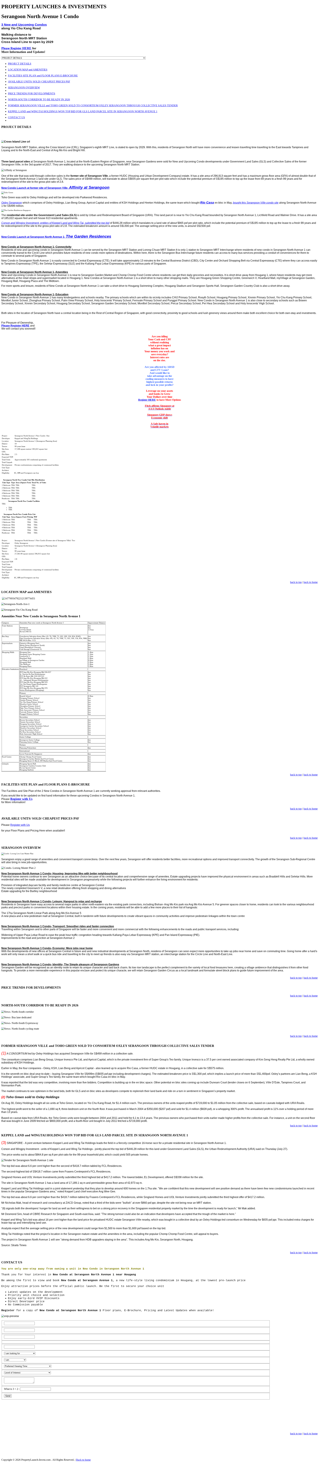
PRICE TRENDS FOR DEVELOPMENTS (31, 93)
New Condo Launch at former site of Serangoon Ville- (55, 188)
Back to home (83, 1459)
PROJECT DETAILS (19, 63)
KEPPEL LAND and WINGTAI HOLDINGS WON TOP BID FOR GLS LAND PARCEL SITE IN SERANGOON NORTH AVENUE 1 (82, 111)
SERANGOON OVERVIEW (24, 87)
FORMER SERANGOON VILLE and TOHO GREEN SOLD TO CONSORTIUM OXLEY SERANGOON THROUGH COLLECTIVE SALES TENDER (93, 105)
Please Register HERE (16, 48)
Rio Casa (207, 202)
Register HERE (147, 399)
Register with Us (21, 799)
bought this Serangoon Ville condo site (255, 202)
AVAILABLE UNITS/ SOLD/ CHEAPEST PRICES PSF (39, 81)
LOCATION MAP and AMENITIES (27, 69)
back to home (311, 582)
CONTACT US (16, 117)
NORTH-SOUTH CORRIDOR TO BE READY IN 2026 (39, 99)
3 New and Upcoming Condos (24, 24)
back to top (296, 582)
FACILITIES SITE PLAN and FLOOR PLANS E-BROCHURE (43, 75)
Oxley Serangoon (11, 202)
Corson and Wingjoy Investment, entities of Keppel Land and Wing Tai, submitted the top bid (55, 223)
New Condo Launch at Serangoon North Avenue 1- (56, 236)
